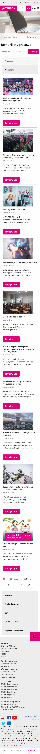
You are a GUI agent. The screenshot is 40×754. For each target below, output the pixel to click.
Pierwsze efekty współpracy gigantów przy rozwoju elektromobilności (19, 156)
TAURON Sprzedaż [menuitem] (8, 694)
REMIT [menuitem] (3, 654)
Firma (15, 2)
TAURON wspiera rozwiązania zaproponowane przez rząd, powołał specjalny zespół (18, 349)
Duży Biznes (25, 2)
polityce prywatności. (28, 743)
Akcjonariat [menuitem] (5, 666)
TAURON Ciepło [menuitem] (7, 697)
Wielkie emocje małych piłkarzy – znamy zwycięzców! (17, 99)
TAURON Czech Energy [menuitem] (9, 704)
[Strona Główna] (8, 8)
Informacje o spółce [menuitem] (8, 663)
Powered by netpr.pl (31, 751)
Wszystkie (9, 61)
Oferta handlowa (11, 621)
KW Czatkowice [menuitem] (7, 709)
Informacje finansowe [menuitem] (9, 671)
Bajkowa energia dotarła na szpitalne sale (18, 545)
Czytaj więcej (11, 123)
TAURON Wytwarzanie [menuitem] (9, 684)
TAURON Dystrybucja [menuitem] (9, 686)
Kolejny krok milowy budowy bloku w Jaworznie (19, 433)
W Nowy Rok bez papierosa (14, 209)
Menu (34, 8)
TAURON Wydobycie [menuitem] (8, 692)
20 (7, 579)
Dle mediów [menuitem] (5, 651)
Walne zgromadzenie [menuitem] (9, 669)
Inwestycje (9, 595)
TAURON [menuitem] (4, 643)
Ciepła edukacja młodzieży (14, 316)
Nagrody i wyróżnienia (14, 630)
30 (11, 579)
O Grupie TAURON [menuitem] (8, 646)
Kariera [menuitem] (4, 656)
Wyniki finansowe (12, 604)
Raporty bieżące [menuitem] (7, 674)
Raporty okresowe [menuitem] (8, 677)
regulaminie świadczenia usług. (11, 745)
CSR (6, 612)
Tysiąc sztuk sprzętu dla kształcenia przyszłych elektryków (18, 488)
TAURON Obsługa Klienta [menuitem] (10, 701)
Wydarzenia (9, 69)
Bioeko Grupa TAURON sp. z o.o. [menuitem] (13, 707)
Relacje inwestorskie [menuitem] (9, 648)
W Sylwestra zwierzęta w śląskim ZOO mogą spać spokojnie (19, 382)
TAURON (35, 2)
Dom (5, 2)
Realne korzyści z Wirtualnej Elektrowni (20, 262)
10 (4, 579)
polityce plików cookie (14, 743)
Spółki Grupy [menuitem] (6, 681)
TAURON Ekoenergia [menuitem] (9, 689)
